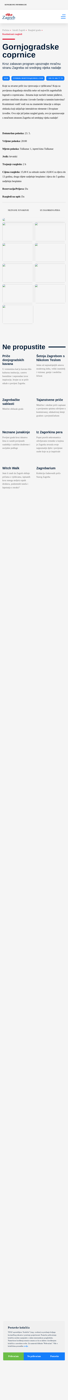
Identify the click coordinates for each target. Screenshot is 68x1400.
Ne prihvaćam (34, 1356)
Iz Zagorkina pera (50, 210)
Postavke (54, 1356)
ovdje (26, 1346)
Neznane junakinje (18, 210)
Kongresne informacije (16, 5)
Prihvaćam (13, 1356)
